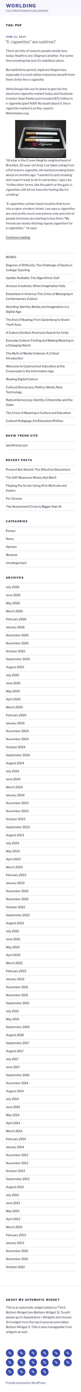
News (10, 539)
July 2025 (12, 675)
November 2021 (17, 995)
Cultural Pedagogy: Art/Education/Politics (34, 421)
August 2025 (15, 667)
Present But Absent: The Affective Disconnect (38, 469)
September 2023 (18, 827)
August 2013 (15, 1187)
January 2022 (15, 979)
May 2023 (13, 851)
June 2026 (13, 595)
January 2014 (15, 1147)
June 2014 (13, 1107)
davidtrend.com (17, 445)
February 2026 (16, 619)
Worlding (21, 6)
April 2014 (13, 1123)
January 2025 (15, 723)
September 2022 (18, 915)
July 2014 (12, 1099)
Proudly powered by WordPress (25, 1382)
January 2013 (15, 1243)
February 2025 (16, 715)
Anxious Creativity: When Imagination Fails (35, 286)
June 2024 (13, 779)
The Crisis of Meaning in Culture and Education (38, 413)
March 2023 (14, 867)
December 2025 (17, 635)
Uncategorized (16, 563)
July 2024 (12, 771)
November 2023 (17, 811)
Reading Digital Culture (22, 379)
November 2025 (17, 643)
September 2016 (17, 1075)
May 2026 (13, 603)
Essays (11, 531)
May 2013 (12, 1211)
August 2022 (15, 923)
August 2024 (15, 763)
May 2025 (13, 691)
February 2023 (16, 875)
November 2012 (17, 1259)
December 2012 (17, 1251)
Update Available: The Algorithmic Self (32, 278)
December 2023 (17, 803)
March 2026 (14, 611)
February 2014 (16, 1139)
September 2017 (17, 1043)
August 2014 (15, 1091)
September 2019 (17, 1027)
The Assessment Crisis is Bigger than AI (33, 506)
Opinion (11, 547)
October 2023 (15, 819)
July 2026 (12, 587)
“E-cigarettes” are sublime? (30, 42)
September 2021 (17, 1003)
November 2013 (17, 1163)
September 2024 (18, 755)
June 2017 (13, 1067)
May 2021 (12, 1019)
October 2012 (15, 1267)
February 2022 (16, 971)
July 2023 (12, 843)
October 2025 (15, 651)
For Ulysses (14, 498)
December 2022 (17, 891)
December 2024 (17, 731)
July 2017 (12, 1059)
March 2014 (14, 1131)
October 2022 (15, 907)
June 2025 (13, 683)
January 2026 (15, 627)
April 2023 (13, 859)
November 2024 (17, 739)
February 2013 (16, 1235)
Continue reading (18, 237)
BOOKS (11, 257)
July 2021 (12, 1011)
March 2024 (14, 787)
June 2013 (13, 1203)
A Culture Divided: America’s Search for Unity (37, 332)
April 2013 (13, 1219)
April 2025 (13, 699)
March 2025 (14, 707)
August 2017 (15, 1051)
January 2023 (15, 883)
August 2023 (15, 835)
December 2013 (17, 1155)
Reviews (11, 555)
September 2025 (18, 659)
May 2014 (12, 1115)
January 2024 (15, 795)
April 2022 (13, 955)
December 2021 (17, 987)
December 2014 (17, 1083)
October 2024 (15, 747)
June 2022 (13, 939)
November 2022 (17, 899)
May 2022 (13, 947)
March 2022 (14, 963)
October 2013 (15, 1171)
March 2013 (14, 1227)
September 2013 (17, 1179)
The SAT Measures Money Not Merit (31, 477)
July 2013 (12, 1195)
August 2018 (15, 1035)
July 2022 (12, 931)
